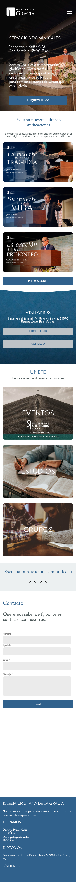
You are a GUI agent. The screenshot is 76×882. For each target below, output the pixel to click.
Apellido (7, 645)
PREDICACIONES (38, 281)
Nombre (7, 633)
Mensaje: (7, 674)
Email (5, 660)
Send (38, 704)
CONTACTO (38, 344)
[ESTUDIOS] (38, 498)
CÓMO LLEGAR (38, 331)
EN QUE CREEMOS (38, 100)
